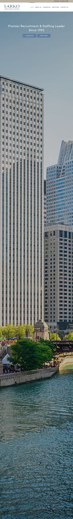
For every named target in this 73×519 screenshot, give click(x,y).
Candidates (46, 7)
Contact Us (64, 7)
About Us (38, 7)
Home (32, 7)
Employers (55, 7)
